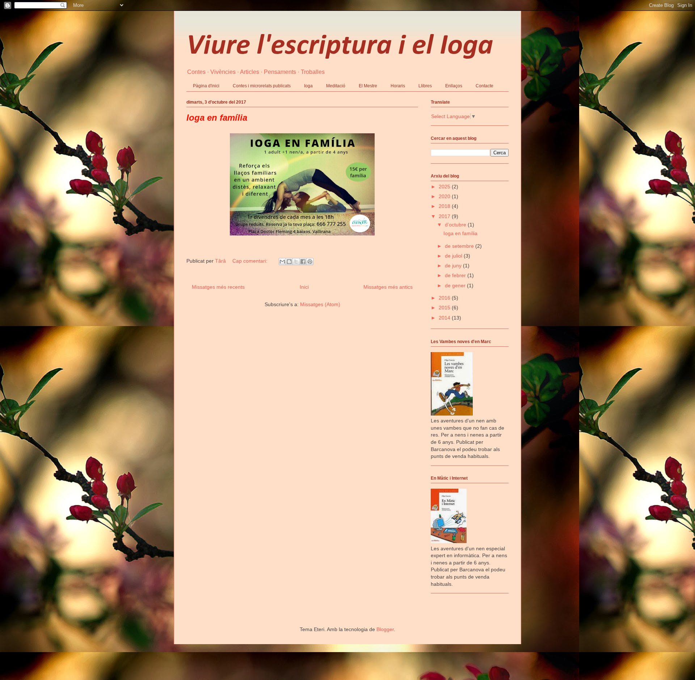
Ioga (308, 85)
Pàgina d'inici (206, 85)
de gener (456, 285)
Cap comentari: (250, 261)
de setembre (460, 246)
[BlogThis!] (289, 261)
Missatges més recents (218, 287)
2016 (445, 298)
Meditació (335, 85)
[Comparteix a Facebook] (303, 261)
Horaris (398, 85)
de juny (454, 265)
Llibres (425, 85)
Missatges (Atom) (320, 304)
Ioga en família (216, 117)
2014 (445, 318)
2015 (445, 307)
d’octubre (456, 225)
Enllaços (453, 85)
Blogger (385, 629)
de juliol (454, 256)
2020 (445, 196)
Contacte (484, 85)
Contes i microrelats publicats (262, 85)
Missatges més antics (388, 287)
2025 (445, 186)
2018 (445, 206)
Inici (304, 287)
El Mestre (368, 85)
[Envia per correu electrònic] (282, 261)
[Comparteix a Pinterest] (309, 261)
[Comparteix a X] (296, 261)
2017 (445, 216)
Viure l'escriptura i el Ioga (339, 46)
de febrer (456, 275)
